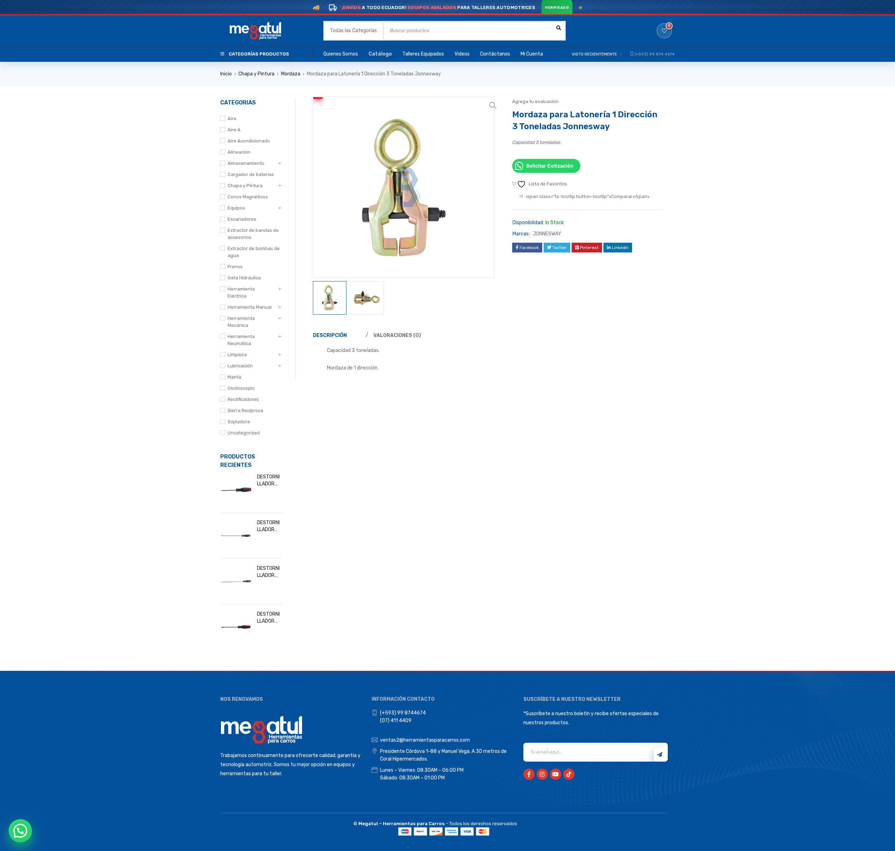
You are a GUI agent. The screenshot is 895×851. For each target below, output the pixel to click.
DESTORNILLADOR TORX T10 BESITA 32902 (268, 480)
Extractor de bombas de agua (254, 252)
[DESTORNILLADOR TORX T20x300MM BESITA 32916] (236, 581)
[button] (493, 105)
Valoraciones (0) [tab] (397, 335)
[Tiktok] (568, 774)
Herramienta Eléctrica (241, 292)
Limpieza (237, 354)
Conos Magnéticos (248, 196)
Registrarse (661, 755)
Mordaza (290, 74)
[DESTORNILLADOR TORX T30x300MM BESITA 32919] (236, 535)
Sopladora (239, 421)
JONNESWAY (547, 234)
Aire (232, 118)
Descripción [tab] (330, 335)
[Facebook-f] (529, 774)
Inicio (226, 74)
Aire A (234, 129)
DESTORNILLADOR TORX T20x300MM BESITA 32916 (269, 572)
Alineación (239, 152)
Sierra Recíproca (245, 410)
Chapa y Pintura (256, 74)
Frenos (235, 266)
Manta (234, 377)
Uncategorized (244, 432)
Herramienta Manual (250, 307)
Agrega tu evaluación (535, 101)
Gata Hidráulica (244, 277)
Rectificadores (243, 399)
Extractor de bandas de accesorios (253, 234)
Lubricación (240, 365)
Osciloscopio (241, 388)
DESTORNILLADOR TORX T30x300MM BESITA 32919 (269, 526)
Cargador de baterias (251, 174)
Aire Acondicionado (249, 141)
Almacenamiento (246, 163)
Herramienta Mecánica (241, 322)
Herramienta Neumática (241, 340)
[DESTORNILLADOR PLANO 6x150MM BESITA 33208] (236, 627)
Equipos (236, 208)
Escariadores (242, 219)
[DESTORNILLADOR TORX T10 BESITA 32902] (236, 490)
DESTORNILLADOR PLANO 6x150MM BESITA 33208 (268, 618)
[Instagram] (542, 774)
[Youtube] (555, 774)
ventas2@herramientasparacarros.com (425, 740)
